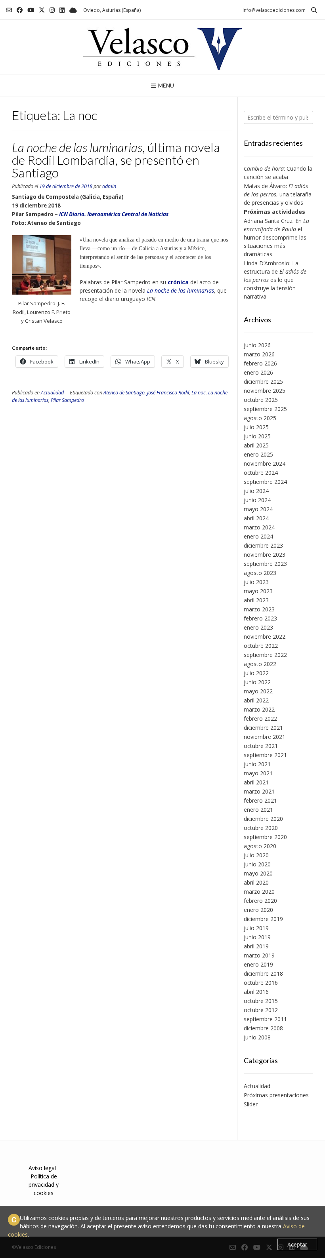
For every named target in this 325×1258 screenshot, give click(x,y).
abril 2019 (256, 946)
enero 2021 (258, 809)
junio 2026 (257, 345)
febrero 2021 (260, 800)
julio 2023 (256, 582)
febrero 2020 (260, 900)
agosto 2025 (260, 418)
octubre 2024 (261, 472)
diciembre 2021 (263, 727)
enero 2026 (258, 372)
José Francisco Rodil (168, 392)
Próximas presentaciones (276, 1095)
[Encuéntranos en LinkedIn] (62, 10)
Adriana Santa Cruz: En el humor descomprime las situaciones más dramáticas (276, 237)
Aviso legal (42, 1168)
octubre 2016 (261, 982)
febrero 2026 (260, 363)
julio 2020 (256, 855)
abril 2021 (256, 782)
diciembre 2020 (263, 818)
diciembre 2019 (263, 919)
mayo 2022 (258, 691)
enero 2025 (258, 454)
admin (109, 186)
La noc (198, 392)
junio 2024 (257, 500)
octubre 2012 (261, 1010)
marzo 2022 (259, 709)
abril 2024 (256, 518)
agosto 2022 (260, 664)
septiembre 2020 (265, 837)
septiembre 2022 (265, 654)
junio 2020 (257, 864)
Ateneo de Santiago (124, 392)
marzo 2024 (259, 527)
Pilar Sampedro (67, 400)
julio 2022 (256, 673)
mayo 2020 (258, 873)
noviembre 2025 (264, 390)
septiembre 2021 (265, 755)
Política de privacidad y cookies (44, 1184)
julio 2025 (256, 427)
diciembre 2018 (263, 973)
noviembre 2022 (264, 636)
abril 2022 (256, 700)
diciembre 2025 (263, 381)
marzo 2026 (259, 354)
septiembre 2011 (265, 1019)
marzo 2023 (259, 609)
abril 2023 (256, 600)
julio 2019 (256, 928)
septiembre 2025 (265, 409)
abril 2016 (256, 991)
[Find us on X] (42, 10)
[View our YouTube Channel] (30, 10)
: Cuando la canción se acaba (278, 173)
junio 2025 (257, 436)
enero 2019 (258, 964)
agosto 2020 (260, 846)
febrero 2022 (260, 718)
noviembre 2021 (264, 736)
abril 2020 (256, 882)
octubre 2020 (261, 828)
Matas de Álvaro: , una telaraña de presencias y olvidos (278, 194)
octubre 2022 (261, 645)
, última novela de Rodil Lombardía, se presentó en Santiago (116, 159)
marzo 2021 (259, 791)
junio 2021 (257, 764)
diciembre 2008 (263, 1028)
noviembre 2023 (264, 554)
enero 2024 (258, 536)
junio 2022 (257, 682)
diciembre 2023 (263, 545)
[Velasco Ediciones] (162, 47)
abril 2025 (256, 445)
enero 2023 (258, 627)
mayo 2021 (258, 773)
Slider (251, 1104)
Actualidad (52, 392)
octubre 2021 (261, 746)
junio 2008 (257, 1037)
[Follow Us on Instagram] (52, 10)
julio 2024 (256, 491)
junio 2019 (257, 937)
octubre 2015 (261, 1001)
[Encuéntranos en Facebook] (20, 10)
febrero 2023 (260, 618)
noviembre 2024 (264, 463)
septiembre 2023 (265, 563)
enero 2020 (258, 910)
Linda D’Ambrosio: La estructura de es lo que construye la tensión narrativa (275, 279)
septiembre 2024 (265, 481)
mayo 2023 (258, 591)
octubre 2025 (261, 399)
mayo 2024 (258, 509)
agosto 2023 (260, 573)
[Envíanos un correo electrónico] (9, 10)
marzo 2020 (259, 891)
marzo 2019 (259, 955)
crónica (178, 282)
